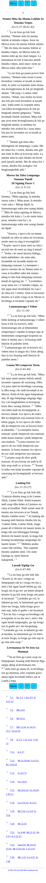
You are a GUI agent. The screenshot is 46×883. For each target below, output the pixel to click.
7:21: (12, 832)
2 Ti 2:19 (30, 849)
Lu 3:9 (29, 811)
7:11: (12, 752)
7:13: (12, 773)
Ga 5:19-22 (23, 802)
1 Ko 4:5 (28, 697)
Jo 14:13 (31, 727)
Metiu (13, 3)
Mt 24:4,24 (23, 790)
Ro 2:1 (19, 697)
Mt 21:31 (30, 832)
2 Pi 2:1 (9, 794)
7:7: (11, 727)
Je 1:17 (21, 752)
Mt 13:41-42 (19, 849)
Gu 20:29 (34, 790)
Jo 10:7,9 (22, 773)
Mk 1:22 (22, 857)
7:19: (12, 811)
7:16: (12, 802)
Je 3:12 (33, 802)
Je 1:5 (19, 739)
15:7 (8, 731)
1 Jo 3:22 (27, 739)
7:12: (12, 760)
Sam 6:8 (22, 845)
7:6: (11, 718)
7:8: (11, 739)
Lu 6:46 (21, 832)
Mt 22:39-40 (24, 760)
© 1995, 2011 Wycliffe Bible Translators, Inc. (23, 870)
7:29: (12, 857)
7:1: (11, 697)
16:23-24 (16, 731)
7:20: (12, 823)
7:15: (12, 790)
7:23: (12, 845)
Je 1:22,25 (16, 836)
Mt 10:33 (31, 845)
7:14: (12, 781)
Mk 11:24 (21, 727)
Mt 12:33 (22, 823)
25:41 (9, 849)
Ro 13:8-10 (11, 764)
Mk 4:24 (20, 710)
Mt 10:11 (20, 718)
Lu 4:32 (31, 857)
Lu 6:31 (35, 760)
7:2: (11, 710)
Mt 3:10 (21, 811)
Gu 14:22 (22, 781)
